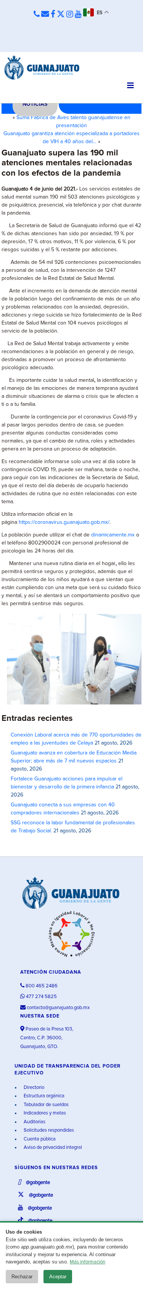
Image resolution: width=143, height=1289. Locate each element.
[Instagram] (69, 14)
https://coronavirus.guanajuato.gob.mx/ (64, 522)
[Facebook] (53, 14)
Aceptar (57, 1276)
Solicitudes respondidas (48, 1130)
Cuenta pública (39, 1139)
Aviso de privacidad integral (52, 1147)
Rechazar (21, 1276)
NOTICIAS (34, 104)
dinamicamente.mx (113, 535)
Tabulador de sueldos (45, 1104)
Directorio (33, 1087)
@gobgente (37, 1182)
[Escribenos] (45, 14)
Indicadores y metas (44, 1113)
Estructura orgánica (43, 1096)
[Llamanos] (37, 14)
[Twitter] (61, 14)
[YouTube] (78, 14)
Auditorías (33, 1121)
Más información (87, 1262)
